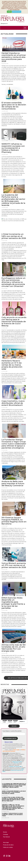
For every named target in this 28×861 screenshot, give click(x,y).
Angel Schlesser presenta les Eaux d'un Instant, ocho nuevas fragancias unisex (14, 792)
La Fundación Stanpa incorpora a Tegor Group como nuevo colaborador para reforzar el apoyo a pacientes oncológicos (14, 443)
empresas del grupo (17, 761)
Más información (16, 11)
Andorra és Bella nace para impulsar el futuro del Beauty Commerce (13, 483)
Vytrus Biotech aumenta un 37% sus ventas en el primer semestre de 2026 (14, 565)
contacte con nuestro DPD (15, 766)
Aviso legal (6, 842)
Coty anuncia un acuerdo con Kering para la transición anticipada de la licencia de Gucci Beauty (14, 321)
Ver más (14, 726)
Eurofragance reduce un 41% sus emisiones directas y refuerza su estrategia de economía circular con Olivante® (13, 282)
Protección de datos (8, 845)
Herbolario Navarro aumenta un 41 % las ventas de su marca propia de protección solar (12, 365)
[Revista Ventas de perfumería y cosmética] (4, 856)
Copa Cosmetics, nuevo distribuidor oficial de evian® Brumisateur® (13, 403)
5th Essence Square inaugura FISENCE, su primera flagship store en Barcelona (14, 520)
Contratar (5, 834)
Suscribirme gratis (10, 738)
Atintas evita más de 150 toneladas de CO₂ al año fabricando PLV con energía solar (14, 648)
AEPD (22, 768)
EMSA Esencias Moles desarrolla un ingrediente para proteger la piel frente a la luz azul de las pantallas (13, 603)
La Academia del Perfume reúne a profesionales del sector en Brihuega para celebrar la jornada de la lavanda (13, 200)
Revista (5, 832)
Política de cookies (8, 847)
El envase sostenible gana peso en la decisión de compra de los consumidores (14, 106)
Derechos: (16, 762)
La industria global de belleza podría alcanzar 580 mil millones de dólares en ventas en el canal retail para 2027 (13, 799)
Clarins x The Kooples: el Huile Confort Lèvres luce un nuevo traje (12, 814)
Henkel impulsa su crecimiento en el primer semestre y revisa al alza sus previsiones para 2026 (14, 57)
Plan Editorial (6, 837)
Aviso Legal (16, 749)
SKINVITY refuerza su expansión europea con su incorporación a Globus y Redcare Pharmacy (13, 148)
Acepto (9, 11)
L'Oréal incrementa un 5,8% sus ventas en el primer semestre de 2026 (14, 236)
